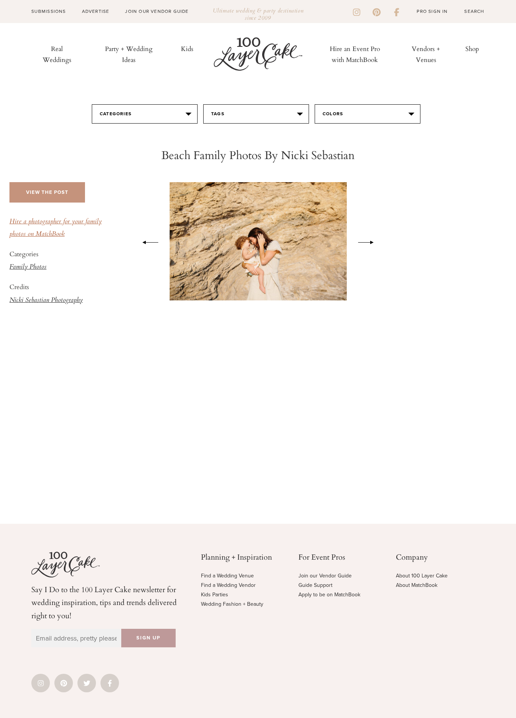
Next (370, 241)
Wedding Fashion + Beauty (232, 604)
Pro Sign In (432, 11)
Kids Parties (214, 594)
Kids (187, 48)
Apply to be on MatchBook (329, 594)
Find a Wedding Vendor (228, 585)
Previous (146, 241)
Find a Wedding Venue (227, 576)
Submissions (48, 11)
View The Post (47, 192)
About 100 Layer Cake (422, 576)
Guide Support (315, 585)
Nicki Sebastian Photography (46, 300)
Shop (472, 48)
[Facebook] (396, 11)
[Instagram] (356, 11)
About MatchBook (416, 585)
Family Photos (27, 267)
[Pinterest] (376, 11)
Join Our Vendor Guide (156, 11)
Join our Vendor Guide (325, 576)
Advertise (96, 11)
